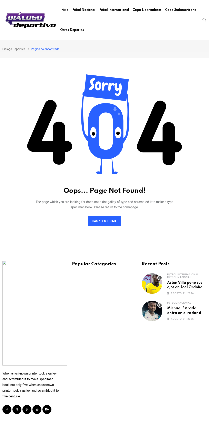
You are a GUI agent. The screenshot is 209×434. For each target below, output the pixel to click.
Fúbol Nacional (84, 10)
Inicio (64, 10)
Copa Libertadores (147, 10)
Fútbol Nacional (179, 277)
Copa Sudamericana (180, 10)
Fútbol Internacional (183, 274)
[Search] (204, 19)
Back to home (104, 221)
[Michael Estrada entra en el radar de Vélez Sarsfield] (152, 311)
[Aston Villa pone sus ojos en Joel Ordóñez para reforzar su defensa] (152, 283)
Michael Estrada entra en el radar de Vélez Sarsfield (185, 312)
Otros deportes (72, 30)
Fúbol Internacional (114, 10)
